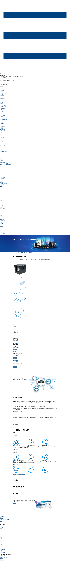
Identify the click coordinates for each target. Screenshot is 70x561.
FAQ (0, 542)
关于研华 (1, 212)
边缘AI (0, 165)
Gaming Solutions (2, 182)
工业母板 (1, 125)
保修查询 (1, 204)
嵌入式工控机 (1, 94)
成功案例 (30, 252)
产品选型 (22, 252)
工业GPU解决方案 (2, 123)
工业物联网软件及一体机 (3, 106)
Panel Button (1, 79)
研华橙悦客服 (1, 190)
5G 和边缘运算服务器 (2, 129)
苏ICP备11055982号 (2, 555)
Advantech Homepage (2, 0)
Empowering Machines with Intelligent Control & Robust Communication (8, 163)
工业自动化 (1, 102)
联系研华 (1, 231)
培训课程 (1, 207)
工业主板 (1, 92)
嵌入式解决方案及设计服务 (3, 548)
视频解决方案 (1, 185)
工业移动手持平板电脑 (2, 145)
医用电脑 (1, 140)
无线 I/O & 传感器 (2, 109)
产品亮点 (18, 252)
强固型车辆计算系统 (2, 549)
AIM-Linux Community (2, 208)
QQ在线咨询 (2, 73)
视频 (26, 252)
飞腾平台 (1, 156)
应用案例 (1, 537)
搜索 (0, 72)
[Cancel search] (13, 80)
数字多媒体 (1, 97)
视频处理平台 (1, 136)
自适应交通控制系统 (2, 175)
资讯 (24, 252)
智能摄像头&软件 (2, 137)
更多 (32, 252)
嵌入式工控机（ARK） (2, 95)
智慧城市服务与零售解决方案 (3, 151)
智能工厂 (1, 550)
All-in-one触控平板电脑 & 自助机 (3, 149)
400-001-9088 (2, 528)
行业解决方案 (1, 161)
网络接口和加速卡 (2, 132)
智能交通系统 (1, 127)
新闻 (0, 540)
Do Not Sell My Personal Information (4, 557)
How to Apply (1, 226)
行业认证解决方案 (2, 110)
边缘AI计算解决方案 (2, 166)
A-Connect (1, 234)
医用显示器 (1, 141)
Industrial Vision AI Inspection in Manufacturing (5, 164)
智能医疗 (1, 138)
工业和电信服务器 (2, 547)
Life (0, 224)
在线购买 (1, 232)
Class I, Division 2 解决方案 (3, 103)
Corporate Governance (2, 219)
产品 (0, 87)
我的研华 (1, 71)
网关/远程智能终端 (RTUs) (3, 108)
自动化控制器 (1, 111)
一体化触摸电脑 (2, 178)
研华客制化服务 (2, 101)
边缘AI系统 (1, 167)
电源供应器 (1, 160)
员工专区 (1, 230)
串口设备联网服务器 (2, 115)
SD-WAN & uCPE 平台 (2, 130)
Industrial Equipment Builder (3, 162)
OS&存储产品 (1, 155)
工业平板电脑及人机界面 (3, 105)
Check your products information (4, 203)
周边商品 (1, 159)
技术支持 (1, 200)
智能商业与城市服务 (2, 177)
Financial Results (2, 218)
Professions (1, 223)
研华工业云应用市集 (2, 233)
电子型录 (1, 541)
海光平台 (1, 157)
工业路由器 (1, 116)
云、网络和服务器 (2, 128)
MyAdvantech (1, 86)
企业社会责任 (1, 533)
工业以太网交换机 (2, 118)
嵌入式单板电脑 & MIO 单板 (3, 93)
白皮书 (1, 538)
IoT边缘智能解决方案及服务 (3, 183)
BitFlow (1, 186)
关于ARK (14, 252)
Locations (1, 225)
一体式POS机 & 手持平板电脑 (3, 150)
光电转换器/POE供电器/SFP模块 (3, 119)
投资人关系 (1, 217)
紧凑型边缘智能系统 (2, 126)
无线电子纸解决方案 (2, 98)
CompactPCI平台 (2, 122)
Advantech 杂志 (2, 215)
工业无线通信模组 (2, 90)
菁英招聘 (1, 222)
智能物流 (1, 144)
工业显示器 (1, 91)
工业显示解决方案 (2, 184)
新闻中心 (1, 216)
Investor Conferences (2, 220)
